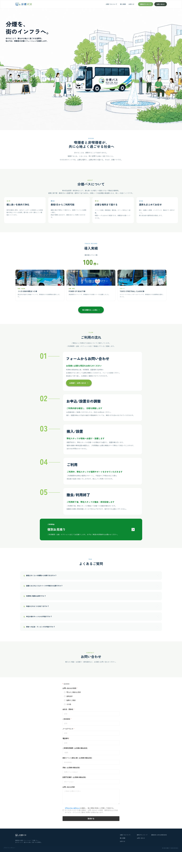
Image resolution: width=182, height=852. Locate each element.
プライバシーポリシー (9, 847)
